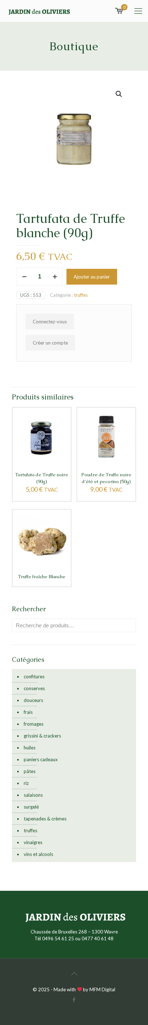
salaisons (33, 795)
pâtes (30, 771)
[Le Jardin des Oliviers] (38, 11)
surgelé (31, 807)
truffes (81, 295)
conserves (34, 688)
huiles (30, 747)
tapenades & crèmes (45, 819)
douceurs (33, 700)
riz (26, 783)
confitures (34, 676)
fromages (33, 724)
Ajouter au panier (92, 277)
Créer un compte (50, 343)
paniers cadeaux (41, 759)
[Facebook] (74, 999)
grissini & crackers (42, 736)
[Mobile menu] (138, 11)
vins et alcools (38, 854)
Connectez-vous (50, 321)
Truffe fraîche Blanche (41, 577)
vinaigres (33, 842)
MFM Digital (102, 989)
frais (28, 712)
